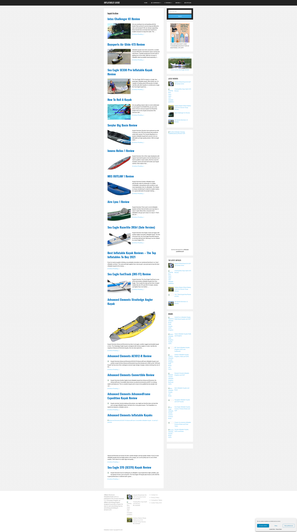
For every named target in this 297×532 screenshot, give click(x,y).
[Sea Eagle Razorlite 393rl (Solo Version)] (119, 239)
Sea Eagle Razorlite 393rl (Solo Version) (131, 227)
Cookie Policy (272, 529)
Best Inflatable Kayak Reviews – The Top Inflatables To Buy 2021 (132, 255)
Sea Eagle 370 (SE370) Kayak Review (129, 467)
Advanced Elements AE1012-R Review (130, 356)
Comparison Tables (156, 500)
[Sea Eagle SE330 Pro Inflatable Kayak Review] (119, 86)
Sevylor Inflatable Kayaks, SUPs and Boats (181, 430)
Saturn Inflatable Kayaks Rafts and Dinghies (182, 334)
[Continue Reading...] (138, 34)
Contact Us (154, 495)
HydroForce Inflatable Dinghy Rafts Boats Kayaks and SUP (182, 318)
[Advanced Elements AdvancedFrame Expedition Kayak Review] (108, 403)
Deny (276, 525)
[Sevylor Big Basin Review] (119, 137)
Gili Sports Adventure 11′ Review (181, 120)
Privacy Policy (279, 529)
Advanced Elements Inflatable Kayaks (130, 415)
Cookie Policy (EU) (156, 503)
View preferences (288, 525)
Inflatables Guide (112, 3)
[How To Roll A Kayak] (119, 112)
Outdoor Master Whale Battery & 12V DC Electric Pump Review (182, 107)
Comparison (156, 2)
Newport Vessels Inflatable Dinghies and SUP (181, 374)
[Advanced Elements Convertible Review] (108, 380)
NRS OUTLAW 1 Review (121, 176)
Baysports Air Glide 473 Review (126, 44)
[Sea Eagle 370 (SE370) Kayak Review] (108, 472)
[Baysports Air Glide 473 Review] (119, 56)
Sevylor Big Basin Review (122, 125)
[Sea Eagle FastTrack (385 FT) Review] (119, 286)
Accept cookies (263, 525)
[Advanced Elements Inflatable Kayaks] (133, 437)
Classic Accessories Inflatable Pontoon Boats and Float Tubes (182, 424)
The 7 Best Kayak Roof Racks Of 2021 (182, 295)
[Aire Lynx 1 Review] (119, 214)
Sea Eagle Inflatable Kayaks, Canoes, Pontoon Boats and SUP (182, 408)
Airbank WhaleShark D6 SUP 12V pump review (182, 82)
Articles (188, 2)
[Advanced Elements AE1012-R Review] (108, 361)
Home (145, 2)
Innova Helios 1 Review (121, 150)
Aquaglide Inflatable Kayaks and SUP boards (182, 400)
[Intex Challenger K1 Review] (119, 31)
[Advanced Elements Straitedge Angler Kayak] (133, 325)
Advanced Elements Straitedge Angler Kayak (130, 301)
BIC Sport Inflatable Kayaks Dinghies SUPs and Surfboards (182, 349)
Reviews (168, 2)
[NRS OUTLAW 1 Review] (119, 188)
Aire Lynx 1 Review (118, 202)
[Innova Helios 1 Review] (119, 163)
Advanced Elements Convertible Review (131, 375)
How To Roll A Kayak (120, 99)
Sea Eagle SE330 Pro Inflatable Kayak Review (130, 72)
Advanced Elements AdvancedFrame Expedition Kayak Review (129, 396)
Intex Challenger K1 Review (124, 19)
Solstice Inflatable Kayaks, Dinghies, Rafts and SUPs (181, 355)
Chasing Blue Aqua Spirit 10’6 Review (182, 90)
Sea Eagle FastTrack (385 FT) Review (129, 274)
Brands (178, 2)
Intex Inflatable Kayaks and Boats (181, 389)
